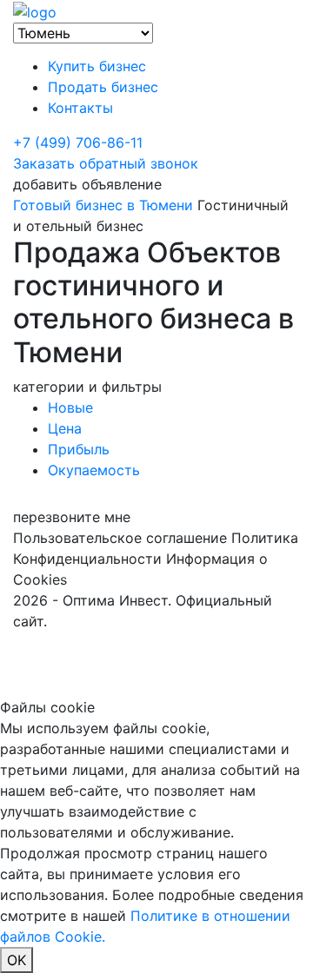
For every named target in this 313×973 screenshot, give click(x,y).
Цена (65, 428)
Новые (70, 407)
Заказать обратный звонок (105, 163)
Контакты (80, 107)
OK (16, 960)
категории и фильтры (87, 386)
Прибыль (79, 449)
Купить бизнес (97, 66)
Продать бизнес (103, 87)
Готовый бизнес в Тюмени (103, 205)
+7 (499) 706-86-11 (78, 142)
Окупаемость (94, 470)
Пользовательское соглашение (120, 537)
